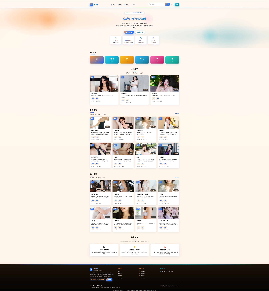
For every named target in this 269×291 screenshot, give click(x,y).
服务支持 (143, 271)
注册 (177, 4)
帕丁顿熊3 (116, 221)
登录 (172, 4)
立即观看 (130, 32)
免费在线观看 (176, 286)
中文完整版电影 (163, 286)
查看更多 (177, 113)
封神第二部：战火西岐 (143, 194)
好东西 (93, 221)
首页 (114, 4)
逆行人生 (161, 130)
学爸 (138, 157)
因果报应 (116, 157)
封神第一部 (140, 130)
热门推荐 (120, 278)
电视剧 (127, 4)
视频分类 (120, 273)
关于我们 (143, 275)
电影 (120, 4)
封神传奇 (154, 93)
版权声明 (143, 273)
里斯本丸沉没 (94, 130)
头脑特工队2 (94, 194)
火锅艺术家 (94, 93)
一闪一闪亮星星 (163, 221)
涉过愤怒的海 (94, 157)
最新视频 (120, 275)
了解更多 (139, 32)
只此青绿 (116, 130)
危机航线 (161, 157)
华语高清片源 (170, 286)
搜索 (168, 4)
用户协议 (143, 278)
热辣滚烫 (123, 93)
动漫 (134, 4)
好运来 (161, 194)
